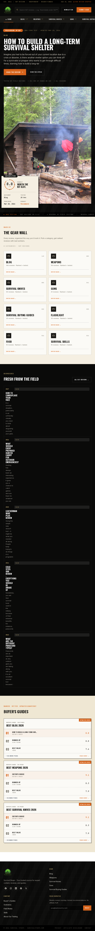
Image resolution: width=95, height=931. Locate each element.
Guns (51, 885)
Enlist (87, 908)
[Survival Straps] (8, 10)
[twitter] (26, 888)
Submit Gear (84, 10)
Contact (88, 928)
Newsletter (68, 10)
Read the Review (13, 72)
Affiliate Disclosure (73, 928)
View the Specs (36, 72)
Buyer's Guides (9, 901)
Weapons (53, 878)
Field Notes (8, 909)
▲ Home (8, 19)
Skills (6, 913)
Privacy (58, 928)
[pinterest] (21, 888)
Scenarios (7, 905)
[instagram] (11, 888)
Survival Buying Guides (58, 889)
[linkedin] (16, 888)
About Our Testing (11, 917)
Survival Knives (55, 881)
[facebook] (6, 888)
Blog (51, 874)
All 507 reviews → (82, 380)
